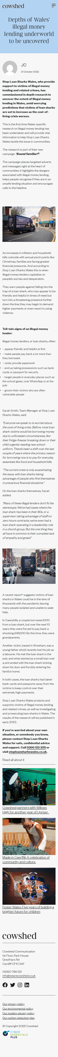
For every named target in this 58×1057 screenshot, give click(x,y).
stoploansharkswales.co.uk (28, 752)
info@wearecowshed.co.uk (19, 975)
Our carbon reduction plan (18, 1018)
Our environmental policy (17, 1008)
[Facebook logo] (5, 985)
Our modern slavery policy (18, 1013)
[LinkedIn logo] (27, 985)
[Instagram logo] (20, 985)
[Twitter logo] (12, 985)
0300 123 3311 (36, 747)
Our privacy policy (13, 1004)
